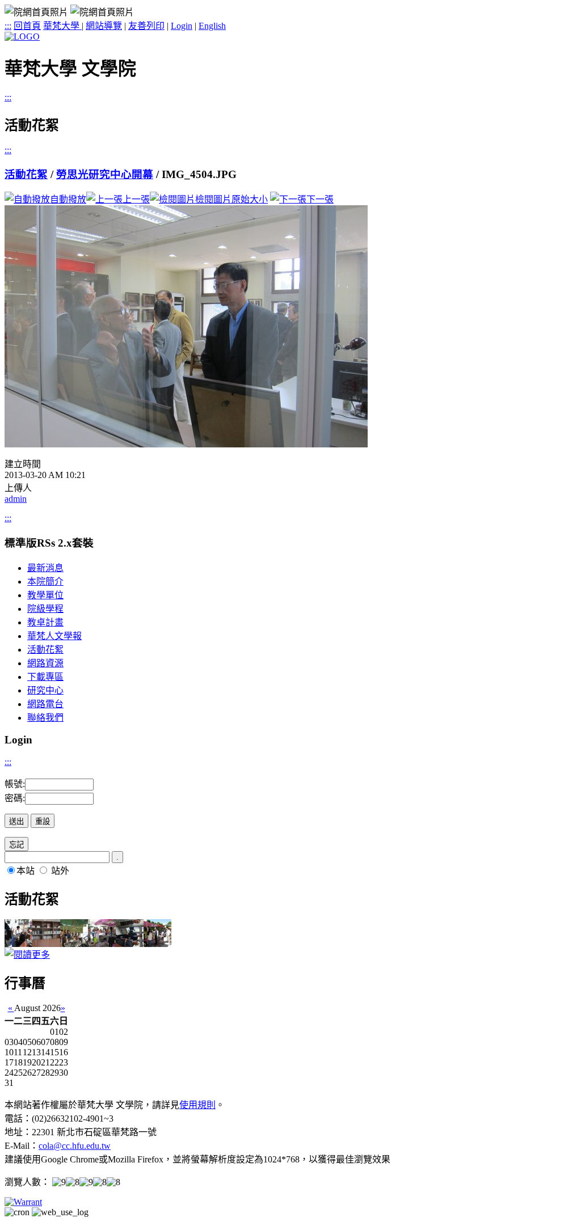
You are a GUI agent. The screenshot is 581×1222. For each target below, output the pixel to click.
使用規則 (197, 1105)
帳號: (15, 784)
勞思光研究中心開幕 (104, 174)
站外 (60, 871)
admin (16, 499)
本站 (25, 871)
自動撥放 (68, 199)
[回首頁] (22, 36)
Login (181, 26)
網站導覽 (104, 26)
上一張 (136, 199)
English (212, 26)
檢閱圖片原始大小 (231, 199)
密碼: (15, 798)
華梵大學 (62, 26)
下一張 (320, 199)
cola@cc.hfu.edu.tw (75, 1146)
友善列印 (146, 26)
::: (8, 26)
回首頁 (27, 26)
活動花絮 (26, 174)
